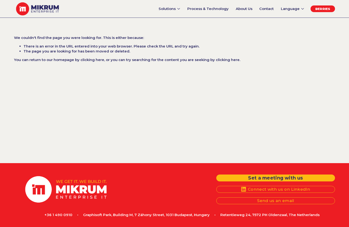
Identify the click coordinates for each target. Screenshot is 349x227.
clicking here (92, 59)
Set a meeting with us (275, 178)
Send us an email (275, 200)
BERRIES (322, 9)
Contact (266, 8)
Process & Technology (208, 8)
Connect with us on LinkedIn (279, 189)
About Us (244, 8)
